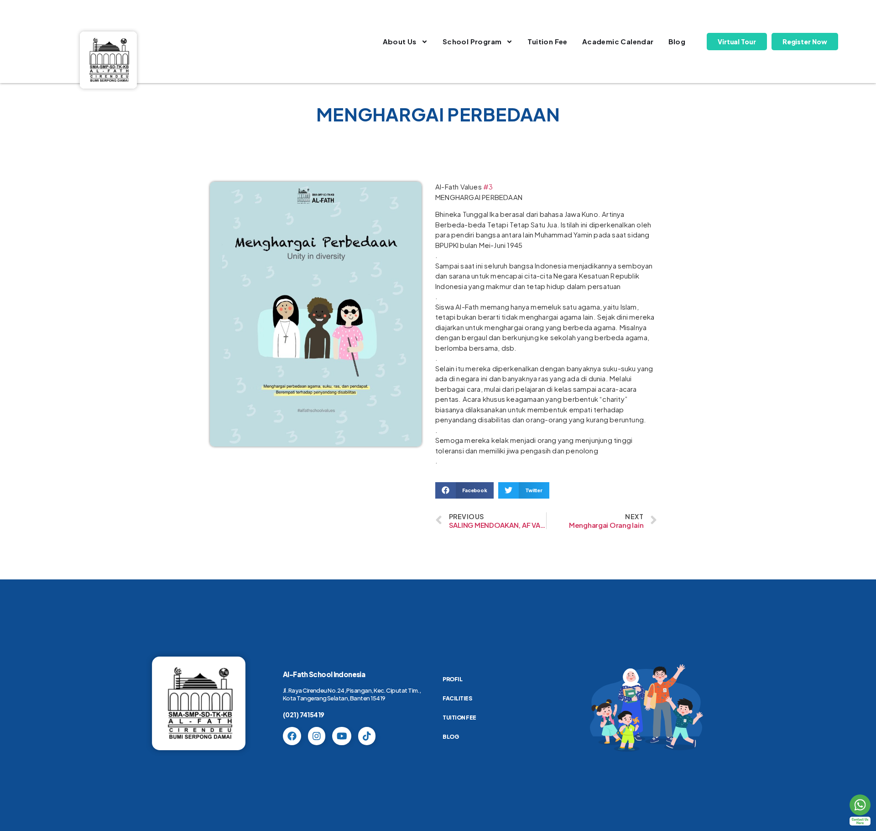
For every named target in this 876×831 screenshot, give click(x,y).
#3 (488, 186)
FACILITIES (457, 698)
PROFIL (452, 679)
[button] (464, 490)
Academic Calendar (618, 41)
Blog (677, 41)
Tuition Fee (547, 41)
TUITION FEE (459, 717)
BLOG (451, 736)
